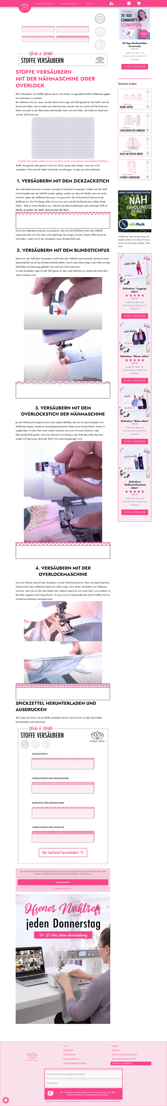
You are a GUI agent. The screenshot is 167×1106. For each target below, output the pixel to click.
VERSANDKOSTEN (71, 1059)
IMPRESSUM (68, 1050)
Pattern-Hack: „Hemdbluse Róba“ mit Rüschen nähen (134, 146)
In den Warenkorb (134, 66)
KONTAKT (116, 1050)
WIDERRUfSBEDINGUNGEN (75, 1063)
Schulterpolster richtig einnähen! (134, 122)
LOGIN (115, 1046)
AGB (65, 1046)
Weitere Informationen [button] (62, 888)
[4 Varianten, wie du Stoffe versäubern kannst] (63, 39)
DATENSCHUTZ (69, 1054)
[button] (5, 1100)
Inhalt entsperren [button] (63, 882)
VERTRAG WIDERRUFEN (122, 1063)
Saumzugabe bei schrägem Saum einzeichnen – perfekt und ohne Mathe (134, 169)
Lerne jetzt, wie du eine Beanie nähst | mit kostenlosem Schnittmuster (134, 99)
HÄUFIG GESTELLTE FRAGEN (124, 1054)
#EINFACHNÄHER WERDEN (124, 1059)
